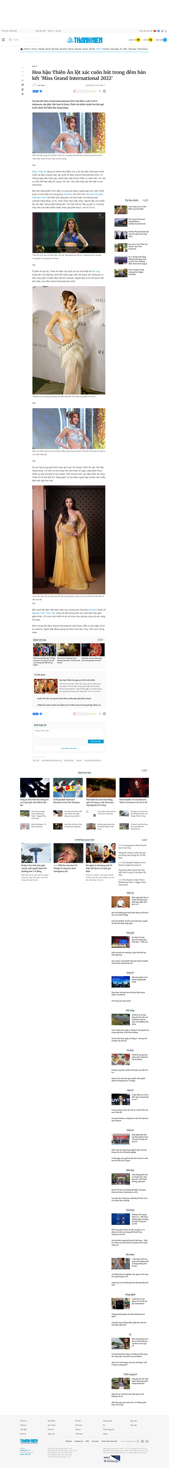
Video (125, 49)
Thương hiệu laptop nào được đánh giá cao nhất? (128, 1315)
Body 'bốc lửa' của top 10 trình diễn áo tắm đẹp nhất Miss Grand (64, 699)
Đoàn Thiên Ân (39, 171)
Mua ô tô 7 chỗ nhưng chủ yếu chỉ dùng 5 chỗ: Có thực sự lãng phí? (129, 1363)
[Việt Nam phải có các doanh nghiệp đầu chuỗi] (121, 982)
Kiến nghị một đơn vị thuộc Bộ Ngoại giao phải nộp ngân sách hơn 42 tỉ (140, 900)
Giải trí (98, 49)
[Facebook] (158, 31)
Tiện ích (50, 31)
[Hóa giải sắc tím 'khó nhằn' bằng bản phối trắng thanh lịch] (121, 1383)
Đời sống (55, 49)
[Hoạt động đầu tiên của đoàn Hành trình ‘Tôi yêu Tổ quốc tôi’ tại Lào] (121, 1139)
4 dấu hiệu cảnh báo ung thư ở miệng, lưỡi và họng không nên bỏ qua (140, 1262)
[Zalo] (166, 31)
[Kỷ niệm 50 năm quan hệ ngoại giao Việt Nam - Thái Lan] (121, 942)
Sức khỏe (63, 49)
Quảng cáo (79, 1441)
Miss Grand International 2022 (52, 760)
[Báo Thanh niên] (29, 1441)
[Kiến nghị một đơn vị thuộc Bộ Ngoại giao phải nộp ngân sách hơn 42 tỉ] (121, 902)
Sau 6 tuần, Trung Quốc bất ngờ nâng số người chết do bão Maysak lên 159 (130, 962)
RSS (87, 1441)
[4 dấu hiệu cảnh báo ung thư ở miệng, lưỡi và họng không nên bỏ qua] (121, 1263)
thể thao (68, 194)
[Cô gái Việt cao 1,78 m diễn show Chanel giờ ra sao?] (121, 1099)
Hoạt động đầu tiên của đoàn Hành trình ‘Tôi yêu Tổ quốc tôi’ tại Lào (140, 1138)
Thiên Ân (79, 760)
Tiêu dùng (132, 49)
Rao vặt (133, 1425)
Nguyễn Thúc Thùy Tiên (43, 613)
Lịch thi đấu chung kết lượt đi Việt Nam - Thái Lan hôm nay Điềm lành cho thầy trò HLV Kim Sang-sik (130, 1242)
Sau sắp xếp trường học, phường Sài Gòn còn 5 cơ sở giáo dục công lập (130, 1199)
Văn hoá (78, 1425)
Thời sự (34, 49)
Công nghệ (114, 49)
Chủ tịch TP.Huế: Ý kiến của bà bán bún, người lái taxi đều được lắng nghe (129, 922)
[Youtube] (154, 31)
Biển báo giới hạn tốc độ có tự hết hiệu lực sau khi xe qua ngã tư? (140, 1342)
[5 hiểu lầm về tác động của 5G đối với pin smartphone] (121, 1303)
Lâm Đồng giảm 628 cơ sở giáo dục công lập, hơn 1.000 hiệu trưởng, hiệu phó (140, 1178)
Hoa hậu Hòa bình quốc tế (92, 760)
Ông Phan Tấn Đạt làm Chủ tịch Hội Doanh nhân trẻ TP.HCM (128, 993)
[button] (22, 68)
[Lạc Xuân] (34, 85)
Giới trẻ (71, 49)
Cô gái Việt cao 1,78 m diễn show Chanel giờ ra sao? (140, 1097)
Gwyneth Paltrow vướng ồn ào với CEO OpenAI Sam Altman (130, 1119)
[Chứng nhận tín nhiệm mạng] (111, 1459)
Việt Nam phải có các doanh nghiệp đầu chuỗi (140, 979)
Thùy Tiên (36, 760)
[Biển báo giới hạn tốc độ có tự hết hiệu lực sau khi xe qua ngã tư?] (121, 1343)
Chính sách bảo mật (109, 1441)
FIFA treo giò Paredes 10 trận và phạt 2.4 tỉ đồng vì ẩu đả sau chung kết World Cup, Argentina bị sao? (128, 1232)
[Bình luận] (22, 85)
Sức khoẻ (51, 1425)
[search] (23, 40)
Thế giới (41, 49)
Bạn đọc (133, 1421)
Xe (121, 49)
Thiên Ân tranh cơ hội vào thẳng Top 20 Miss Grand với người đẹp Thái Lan (69, 705)
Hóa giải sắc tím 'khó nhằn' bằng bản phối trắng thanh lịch (140, 1381)
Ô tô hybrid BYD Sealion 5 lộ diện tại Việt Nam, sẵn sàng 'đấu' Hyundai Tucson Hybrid (130, 1355)
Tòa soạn (95, 1441)
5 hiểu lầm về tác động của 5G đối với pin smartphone (139, 1301)
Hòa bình (93, 610)
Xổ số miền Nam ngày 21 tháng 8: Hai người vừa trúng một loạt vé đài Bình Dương (130, 1031)
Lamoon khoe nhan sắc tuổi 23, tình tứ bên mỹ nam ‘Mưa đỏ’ (130, 1111)
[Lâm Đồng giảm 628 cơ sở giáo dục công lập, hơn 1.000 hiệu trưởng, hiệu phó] (121, 1179)
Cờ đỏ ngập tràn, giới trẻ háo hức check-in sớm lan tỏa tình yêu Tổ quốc (130, 1159)
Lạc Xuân (41, 85)
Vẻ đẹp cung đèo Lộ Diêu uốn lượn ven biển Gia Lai (130, 1071)
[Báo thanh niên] (84, 39)
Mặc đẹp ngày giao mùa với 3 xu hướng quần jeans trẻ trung (129, 1403)
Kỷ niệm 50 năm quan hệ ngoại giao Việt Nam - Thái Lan (140, 939)
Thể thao (105, 49)
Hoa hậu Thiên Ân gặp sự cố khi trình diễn (77, 680)
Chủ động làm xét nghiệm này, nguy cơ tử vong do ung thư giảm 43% (130, 1275)
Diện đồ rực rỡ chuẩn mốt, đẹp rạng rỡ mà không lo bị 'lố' (128, 1395)
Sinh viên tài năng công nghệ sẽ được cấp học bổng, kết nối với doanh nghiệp (129, 1151)
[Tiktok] (162, 31)
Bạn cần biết (41, 31)
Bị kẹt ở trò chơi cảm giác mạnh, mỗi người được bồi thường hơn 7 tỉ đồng (128, 1079)
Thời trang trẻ (142, 49)
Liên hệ (58, 31)
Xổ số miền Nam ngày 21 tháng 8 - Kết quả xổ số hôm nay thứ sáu (129, 1039)
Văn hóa (92, 49)
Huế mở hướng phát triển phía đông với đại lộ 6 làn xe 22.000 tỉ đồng (130, 914)
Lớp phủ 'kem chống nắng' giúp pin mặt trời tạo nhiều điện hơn (129, 1324)
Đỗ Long (96, 271)
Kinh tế (48, 49)
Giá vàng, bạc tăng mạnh (121, 1001)
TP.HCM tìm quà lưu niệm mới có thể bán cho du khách (140, 1057)
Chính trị (27, 49)
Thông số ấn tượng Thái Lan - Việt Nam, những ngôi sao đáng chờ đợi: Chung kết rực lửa (140, 1219)
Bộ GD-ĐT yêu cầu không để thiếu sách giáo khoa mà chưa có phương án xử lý (129, 1191)
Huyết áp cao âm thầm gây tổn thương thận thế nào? (130, 1284)
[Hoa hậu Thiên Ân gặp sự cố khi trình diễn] (46, 686)
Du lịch (85, 49)
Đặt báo (69, 1441)
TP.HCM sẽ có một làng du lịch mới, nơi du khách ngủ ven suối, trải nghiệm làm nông (140, 1019)
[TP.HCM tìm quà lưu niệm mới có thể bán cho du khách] (121, 1059)
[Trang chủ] (22, 49)
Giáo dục (78, 49)
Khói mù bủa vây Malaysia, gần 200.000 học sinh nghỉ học (129, 954)
